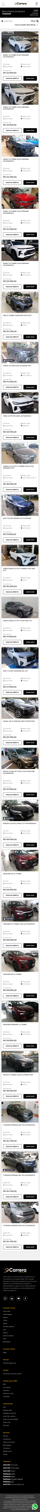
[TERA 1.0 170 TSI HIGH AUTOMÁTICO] (20, 403)
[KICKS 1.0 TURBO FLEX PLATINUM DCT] (20, 1061)
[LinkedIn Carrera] (12, 1298)
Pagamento (7, 1451)
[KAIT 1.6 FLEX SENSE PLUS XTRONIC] (20, 505)
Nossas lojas (7, 1410)
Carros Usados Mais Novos (25, 25)
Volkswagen (7, 1314)
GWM (5, 1320)
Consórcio (6, 1448)
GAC (4, 1329)
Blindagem (7, 1445)
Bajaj (5, 1352)
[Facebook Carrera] (25, 1298)
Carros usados (8, 1336)
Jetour (5, 1333)
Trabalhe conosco (9, 1413)
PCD (4, 1339)
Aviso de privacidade (10, 1419)
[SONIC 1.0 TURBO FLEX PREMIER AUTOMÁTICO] (20, 42)
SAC (4, 1407)
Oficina (5, 1436)
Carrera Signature (9, 1363)
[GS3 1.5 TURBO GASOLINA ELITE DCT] (20, 302)
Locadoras (6, 1387)
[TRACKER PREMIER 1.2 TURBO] (20, 1011)
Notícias (6, 1425)
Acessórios (7, 1439)
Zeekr (5, 1323)
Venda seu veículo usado (12, 1374)
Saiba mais (31, 79)
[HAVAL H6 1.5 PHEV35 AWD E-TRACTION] (20, 708)
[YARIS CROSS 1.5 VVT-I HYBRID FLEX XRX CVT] (20, 555)
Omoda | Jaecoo (13, 1479)
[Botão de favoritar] (35, 48)
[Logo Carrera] (20, 4)
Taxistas (6, 1390)
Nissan (5, 1317)
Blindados (6, 1342)
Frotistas (6, 1396)
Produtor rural (8, 1393)
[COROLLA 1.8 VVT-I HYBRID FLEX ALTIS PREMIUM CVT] (20, 453)
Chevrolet (6, 1311)
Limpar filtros (8, 21)
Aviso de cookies (9, 1416)
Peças (5, 1454)
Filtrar (33, 21)
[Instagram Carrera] (5, 1298)
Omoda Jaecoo (8, 1326)
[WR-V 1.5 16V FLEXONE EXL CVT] (20, 658)
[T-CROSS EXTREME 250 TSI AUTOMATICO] (20, 1112)
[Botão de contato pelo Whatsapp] (35, 1507)
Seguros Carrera (9, 1442)
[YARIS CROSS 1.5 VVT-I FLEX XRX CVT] (20, 607)
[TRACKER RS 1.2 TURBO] (20, 860)
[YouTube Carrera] (18, 1298)
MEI (4, 1384)
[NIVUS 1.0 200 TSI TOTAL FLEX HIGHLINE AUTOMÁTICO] (20, 758)
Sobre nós (6, 1422)
